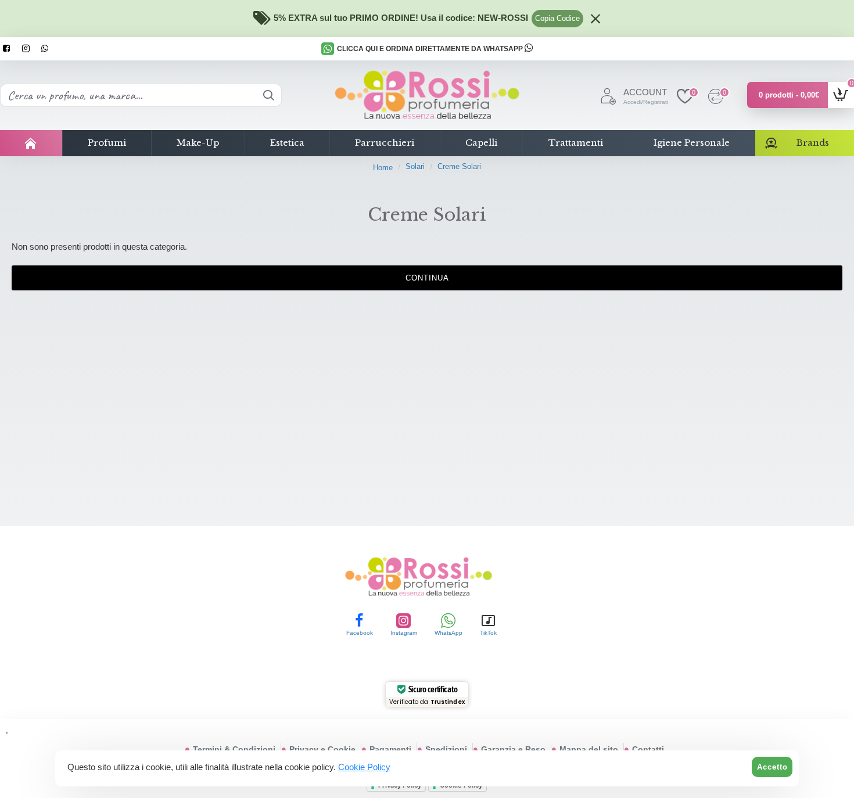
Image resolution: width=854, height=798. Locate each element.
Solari (415, 166)
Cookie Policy (364, 767)
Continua (427, 278)
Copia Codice (557, 18)
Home (383, 167)
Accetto (772, 767)
